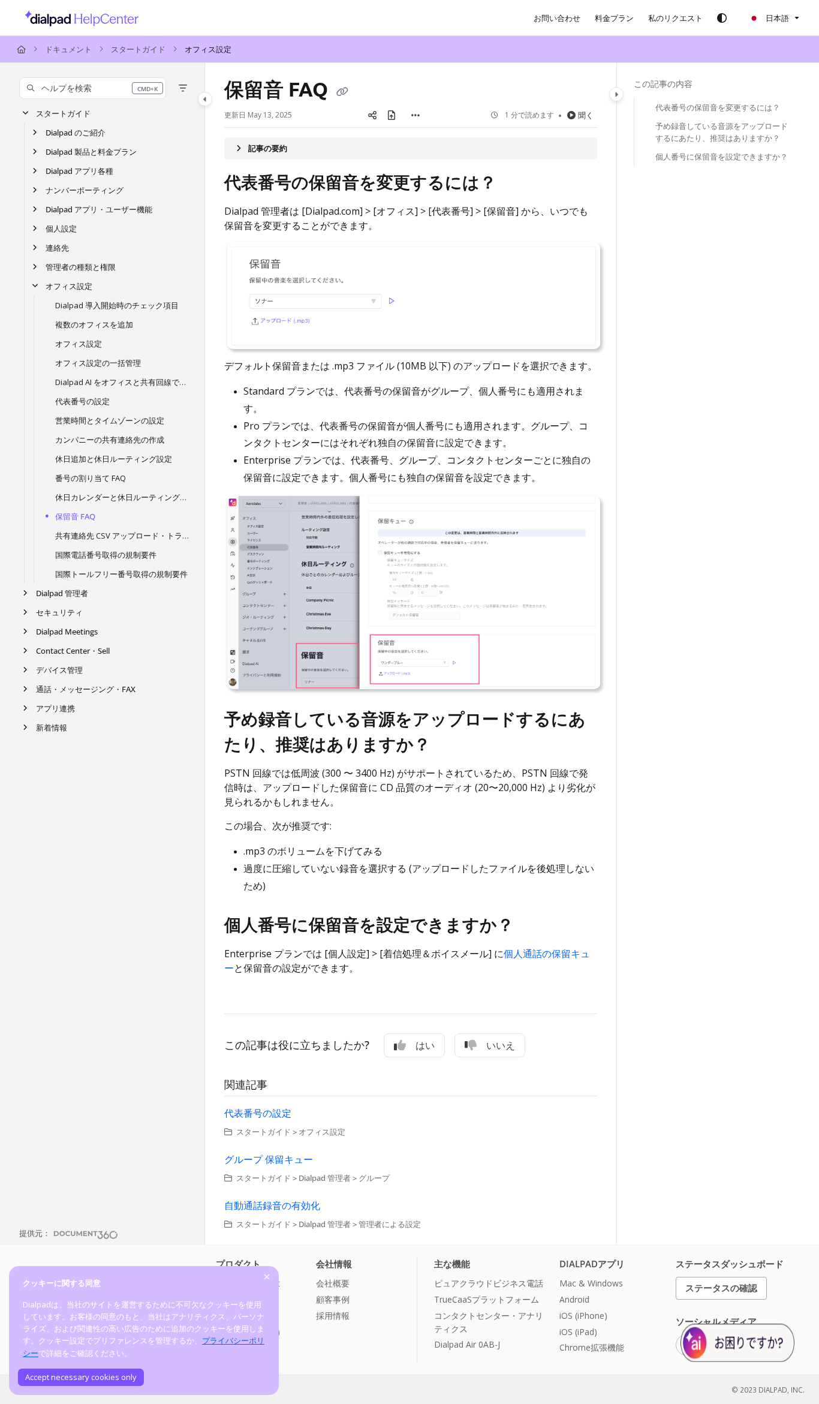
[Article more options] (415, 115)
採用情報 (333, 1315)
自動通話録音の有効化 (272, 1205)
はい (425, 1045)
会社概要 (333, 1283)
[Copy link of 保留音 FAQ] (342, 91)
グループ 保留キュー (268, 1159)
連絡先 (57, 247)
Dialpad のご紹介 (76, 132)
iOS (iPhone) (583, 1315)
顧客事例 (333, 1299)
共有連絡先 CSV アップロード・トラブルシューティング (123, 535)
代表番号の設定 (82, 401)
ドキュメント (68, 49)
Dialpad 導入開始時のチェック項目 (117, 305)
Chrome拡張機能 (591, 1347)
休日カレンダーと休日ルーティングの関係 (123, 497)
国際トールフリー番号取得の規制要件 (121, 574)
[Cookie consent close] (267, 1276)
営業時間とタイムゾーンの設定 (109, 420)
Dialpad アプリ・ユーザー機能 (99, 209)
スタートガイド (138, 49)
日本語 (776, 18)
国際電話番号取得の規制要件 (105, 554)
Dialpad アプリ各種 (79, 171)
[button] (92, 88)
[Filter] (183, 88)
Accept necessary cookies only (81, 1377)
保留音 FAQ (75, 516)
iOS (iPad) (578, 1331)
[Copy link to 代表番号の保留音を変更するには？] (515, 183)
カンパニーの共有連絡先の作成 (109, 439)
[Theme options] (721, 18)
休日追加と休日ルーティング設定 (113, 458)
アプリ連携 (55, 708)
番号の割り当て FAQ (90, 478)
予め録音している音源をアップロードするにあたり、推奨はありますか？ (721, 132)
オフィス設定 (208, 49)
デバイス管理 (59, 670)
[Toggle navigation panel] (205, 99)
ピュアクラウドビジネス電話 (488, 1283)
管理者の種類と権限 (81, 266)
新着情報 (51, 727)
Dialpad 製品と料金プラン (91, 151)
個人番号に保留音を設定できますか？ (721, 156)
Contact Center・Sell (73, 650)
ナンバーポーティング (85, 190)
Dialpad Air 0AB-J (467, 1344)
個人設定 (61, 228)
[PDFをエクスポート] (391, 115)
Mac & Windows (591, 1283)
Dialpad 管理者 (62, 593)
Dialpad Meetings (67, 631)
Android (574, 1299)
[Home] (78, 18)
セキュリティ (59, 612)
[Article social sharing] (372, 115)
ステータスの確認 (721, 1288)
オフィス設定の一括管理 (98, 362)
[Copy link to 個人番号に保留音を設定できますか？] (533, 926)
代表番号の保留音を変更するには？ (717, 107)
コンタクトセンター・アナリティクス (488, 1322)
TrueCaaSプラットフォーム (486, 1299)
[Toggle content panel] (616, 94)
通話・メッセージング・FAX (86, 689)
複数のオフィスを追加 (94, 324)
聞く (586, 115)
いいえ (500, 1045)
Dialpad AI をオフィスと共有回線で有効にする (123, 382)
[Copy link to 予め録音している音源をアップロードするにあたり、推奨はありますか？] (449, 746)
